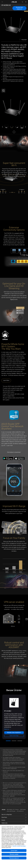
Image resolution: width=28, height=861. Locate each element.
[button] (2, 2)
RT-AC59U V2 (6, 5)
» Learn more (9, 445)
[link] (14, 2)
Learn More (6, 380)
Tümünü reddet (14, 854)
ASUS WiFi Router (11, 811)
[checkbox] (23, 39)
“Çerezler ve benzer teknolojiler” (19, 846)
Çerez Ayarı (14, 850)
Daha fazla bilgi (14, 735)
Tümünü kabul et (14, 858)
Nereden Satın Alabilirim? (19, 8)
